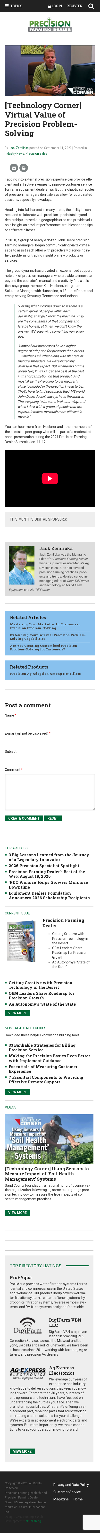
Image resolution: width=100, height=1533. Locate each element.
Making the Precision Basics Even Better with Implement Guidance (49, 1058)
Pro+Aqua (21, 1277)
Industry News (14, 153)
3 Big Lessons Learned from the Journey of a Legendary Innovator (49, 857)
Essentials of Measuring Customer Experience (43, 1069)
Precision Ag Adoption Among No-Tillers (45, 673)
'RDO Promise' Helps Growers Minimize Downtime (48, 884)
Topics (16, 6)
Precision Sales (36, 153)
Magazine (61, 1499)
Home (78, 1499)
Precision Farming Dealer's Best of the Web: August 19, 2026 (47, 874)
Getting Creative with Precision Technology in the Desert (40, 985)
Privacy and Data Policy (71, 1485)
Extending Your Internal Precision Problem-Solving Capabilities (48, 637)
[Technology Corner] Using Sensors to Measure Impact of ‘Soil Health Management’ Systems (47, 1174)
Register (74, 6)
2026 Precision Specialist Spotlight (44, 865)
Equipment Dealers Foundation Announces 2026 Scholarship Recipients (49, 895)
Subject (11, 751)
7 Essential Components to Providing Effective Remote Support (46, 1079)
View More (17, 1013)
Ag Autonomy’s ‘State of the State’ (42, 1004)
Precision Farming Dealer (63, 922)
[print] (23, 168)
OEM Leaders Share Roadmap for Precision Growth (41, 995)
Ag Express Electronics (62, 1370)
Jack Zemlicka (19, 148)
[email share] (14, 168)
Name (10, 715)
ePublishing (33, 1521)
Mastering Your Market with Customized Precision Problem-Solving (45, 626)
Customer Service (67, 1492)
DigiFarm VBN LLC (65, 1322)
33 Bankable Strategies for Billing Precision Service (42, 1047)
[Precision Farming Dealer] (21, 941)
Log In (57, 6)
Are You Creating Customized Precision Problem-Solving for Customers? (43, 647)
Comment (14, 770)
